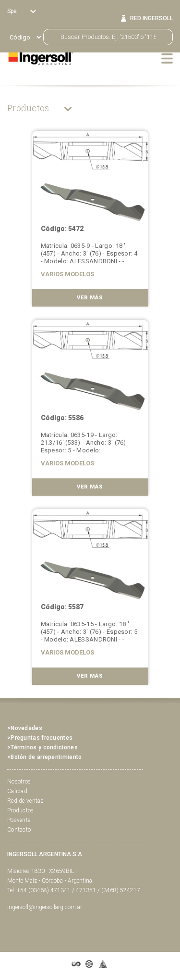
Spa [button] (12, 11)
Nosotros (19, 781)
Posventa (19, 820)
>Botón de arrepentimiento (44, 757)
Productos (29, 108)
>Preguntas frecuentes (39, 737)
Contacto (19, 829)
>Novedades (24, 728)
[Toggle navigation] (167, 58)
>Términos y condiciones (42, 747)
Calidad (17, 791)
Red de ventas (25, 800)
